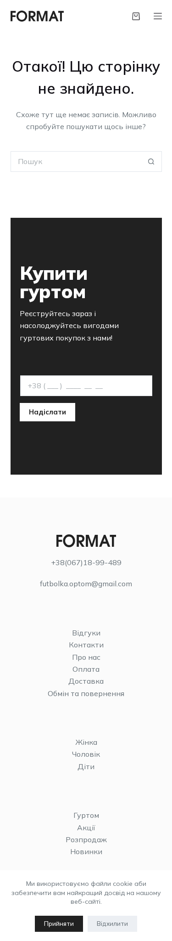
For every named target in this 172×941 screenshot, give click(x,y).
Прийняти (59, 923)
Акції (86, 827)
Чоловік (86, 754)
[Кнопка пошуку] (151, 161)
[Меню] (158, 16)
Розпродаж (86, 839)
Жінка (86, 742)
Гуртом (86, 815)
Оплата (86, 669)
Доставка (86, 681)
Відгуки (86, 632)
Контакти (86, 644)
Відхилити (112, 923)
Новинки (86, 851)
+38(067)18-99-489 (86, 562)
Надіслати (47, 412)
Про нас (86, 657)
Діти (86, 766)
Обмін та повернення (86, 693)
